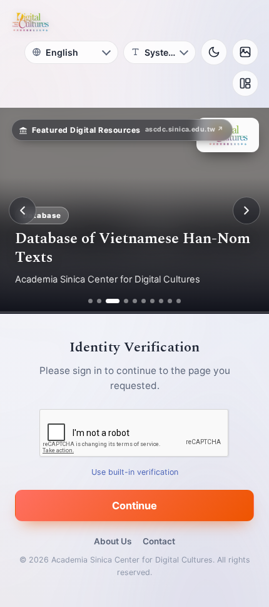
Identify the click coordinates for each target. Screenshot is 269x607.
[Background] (245, 52)
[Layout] (245, 83)
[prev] (22, 210)
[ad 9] (170, 301)
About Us (112, 541)
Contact (159, 541)
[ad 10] (178, 301)
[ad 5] (135, 301)
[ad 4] (121, 301)
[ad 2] (99, 301)
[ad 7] (152, 301)
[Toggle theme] (214, 52)
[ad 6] (143, 301)
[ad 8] (161, 301)
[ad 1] (90, 301)
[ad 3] (108, 301)
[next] (246, 210)
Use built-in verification (134, 472)
